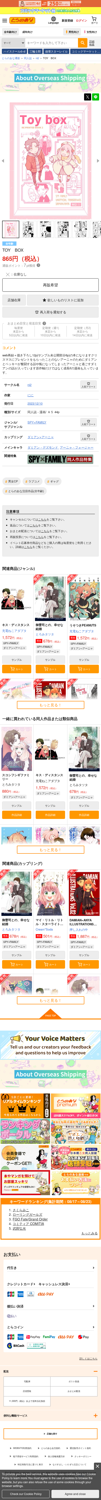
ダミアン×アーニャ (14, 648)
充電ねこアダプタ (14, 630)
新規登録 (67, 20)
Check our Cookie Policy (26, 1494)
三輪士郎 (35, 51)
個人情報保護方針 (56, 1456)
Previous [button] (3, 160)
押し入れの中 (79, 929)
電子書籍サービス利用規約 (25, 1456)
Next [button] (98, 160)
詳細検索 (91, 42)
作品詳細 (17, 815)
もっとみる (89, 1233)
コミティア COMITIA (28, 1223)
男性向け (74, 32)
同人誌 (28, 58)
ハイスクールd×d (14, 51)
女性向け (92, 32)
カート (19, 669)
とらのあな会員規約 (50, 1448)
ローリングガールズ (27, 1214)
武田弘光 (19, 1228)
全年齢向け (10, 32)
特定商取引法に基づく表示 (30, 1464)
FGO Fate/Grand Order (30, 1219)
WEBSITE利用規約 (22, 1448)
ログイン (81, 20)
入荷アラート (89, 386)
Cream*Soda (44, 929)
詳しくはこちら (88, 1358)
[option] (50, 160)
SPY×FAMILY (10, 643)
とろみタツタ (45, 634)
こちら (42, 519)
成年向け (27, 32)
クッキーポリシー (82, 1456)
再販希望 (50, 285)
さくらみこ (21, 1209)
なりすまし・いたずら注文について (69, 1464)
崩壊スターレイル (56, 51)
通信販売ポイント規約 (80, 1448)
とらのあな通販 (11, 58)
